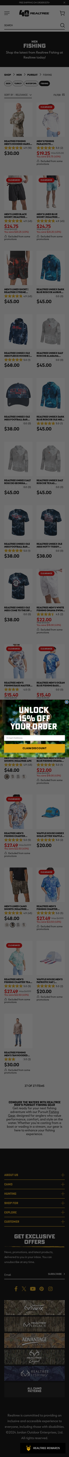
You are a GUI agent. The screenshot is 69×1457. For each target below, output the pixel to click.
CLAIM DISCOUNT (34, 748)
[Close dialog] (66, 701)
